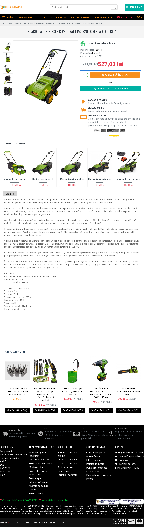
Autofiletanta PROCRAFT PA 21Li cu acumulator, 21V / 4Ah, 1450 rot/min (101, 393)
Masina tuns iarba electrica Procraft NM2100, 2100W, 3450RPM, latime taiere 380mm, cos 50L (100, 179)
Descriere (10, 193)
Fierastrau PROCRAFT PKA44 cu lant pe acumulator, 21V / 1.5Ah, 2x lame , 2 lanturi (45, 394)
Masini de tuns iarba (45, 23)
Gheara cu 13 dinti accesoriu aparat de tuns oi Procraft (17, 391)
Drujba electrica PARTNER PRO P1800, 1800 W (128, 391)
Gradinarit (28, 23)
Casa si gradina (14, 23)
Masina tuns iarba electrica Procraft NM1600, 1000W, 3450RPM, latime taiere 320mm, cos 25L (44, 179)
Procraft (96, 52)
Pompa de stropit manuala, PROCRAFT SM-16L (73, 391)
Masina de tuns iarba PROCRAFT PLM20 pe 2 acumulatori (128, 179)
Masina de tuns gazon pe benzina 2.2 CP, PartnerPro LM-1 (15, 179)
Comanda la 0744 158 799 (112, 88)
